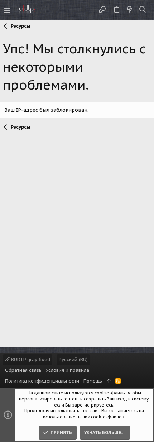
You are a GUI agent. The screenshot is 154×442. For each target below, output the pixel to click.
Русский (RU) (73, 359)
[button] (7, 10)
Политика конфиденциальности (42, 381)
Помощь (92, 381)
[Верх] (108, 381)
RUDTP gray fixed (30, 359)
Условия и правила (67, 370)
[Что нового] (130, 10)
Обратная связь (23, 370)
